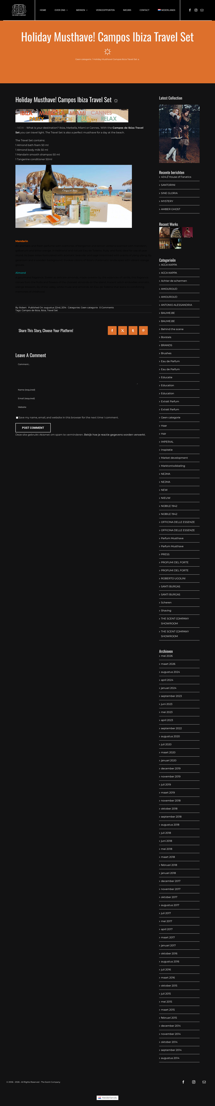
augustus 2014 (170, 1058)
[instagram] (196, 10)
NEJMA (165, 473)
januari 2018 (168, 873)
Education (167, 385)
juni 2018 (166, 840)
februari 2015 (169, 1017)
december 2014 (171, 1025)
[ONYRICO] (176, 243)
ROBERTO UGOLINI (173, 578)
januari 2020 (168, 760)
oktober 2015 (169, 985)
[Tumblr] (133, 330)
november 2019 (171, 776)
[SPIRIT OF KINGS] (164, 243)
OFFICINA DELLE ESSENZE (178, 522)
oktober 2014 (169, 1041)
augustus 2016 (170, 961)
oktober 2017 (169, 897)
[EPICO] (176, 232)
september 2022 (171, 728)
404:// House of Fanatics (176, 176)
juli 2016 (166, 969)
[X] (122, 330)
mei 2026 (167, 655)
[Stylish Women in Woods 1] (179, 134)
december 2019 (171, 768)
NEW (164, 489)
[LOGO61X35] (19, 10)
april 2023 (167, 720)
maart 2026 (168, 663)
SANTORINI (168, 184)
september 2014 (171, 1050)
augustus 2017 (170, 905)
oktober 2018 (169, 808)
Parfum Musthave (172, 538)
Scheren (166, 602)
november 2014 (171, 1033)
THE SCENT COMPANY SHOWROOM (175, 621)
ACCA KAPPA (169, 264)
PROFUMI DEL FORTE (175, 562)
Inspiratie (167, 449)
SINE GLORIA (169, 193)
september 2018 (171, 816)
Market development (174, 457)
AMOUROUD (169, 288)
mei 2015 (166, 1001)
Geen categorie (89, 307)
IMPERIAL (167, 441)
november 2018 (171, 800)
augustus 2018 (170, 824)
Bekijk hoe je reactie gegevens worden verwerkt (114, 434)
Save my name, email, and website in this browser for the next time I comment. (69, 417)
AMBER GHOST (170, 209)
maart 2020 (168, 752)
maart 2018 (168, 856)
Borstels (166, 337)
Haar (164, 425)
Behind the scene (172, 329)
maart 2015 (168, 1009)
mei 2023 (167, 712)
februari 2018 (169, 865)
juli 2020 (166, 744)
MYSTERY (167, 201)
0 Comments (106, 307)
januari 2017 (168, 945)
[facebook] (190, 10)
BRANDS (166, 345)
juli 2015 (166, 993)
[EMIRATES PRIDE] (187, 232)
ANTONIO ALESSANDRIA (176, 304)
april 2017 (167, 929)
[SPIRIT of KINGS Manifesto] (164, 232)
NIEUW (165, 497)
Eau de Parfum (170, 361)
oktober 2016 (169, 953)
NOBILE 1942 (169, 506)
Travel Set (52, 310)
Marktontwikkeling (173, 465)
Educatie (166, 377)
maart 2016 (168, 977)
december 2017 (170, 881)
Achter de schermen (174, 280)
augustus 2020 (170, 736)
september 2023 (171, 696)
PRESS (165, 554)
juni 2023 (166, 704)
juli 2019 (166, 784)
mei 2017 (166, 921)
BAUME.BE (168, 312)
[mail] (202, 10)
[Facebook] (112, 330)
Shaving (166, 610)
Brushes (166, 353)
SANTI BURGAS (170, 586)
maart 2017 (168, 937)
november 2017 (170, 889)
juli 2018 (166, 832)
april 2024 (167, 679)
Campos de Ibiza (31, 310)
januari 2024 (168, 688)
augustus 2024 (170, 671)
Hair (163, 433)
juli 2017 (166, 913)
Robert (23, 307)
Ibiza (43, 310)
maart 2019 (168, 792)
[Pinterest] (143, 330)
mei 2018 (166, 848)
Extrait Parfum (170, 401)
